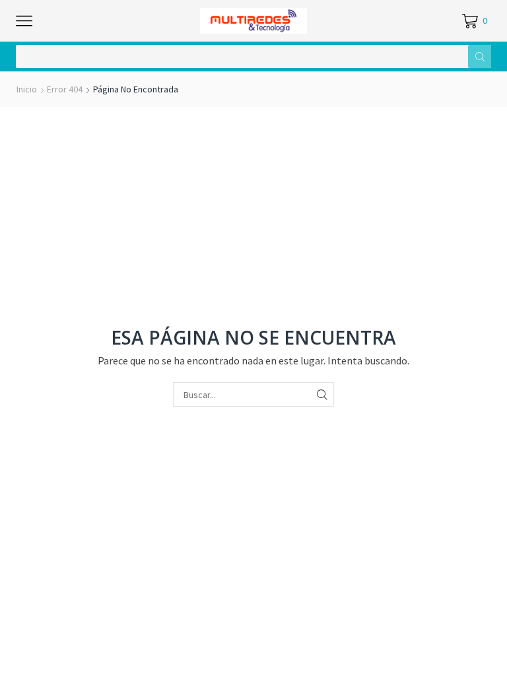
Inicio (27, 89)
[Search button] (479, 56)
